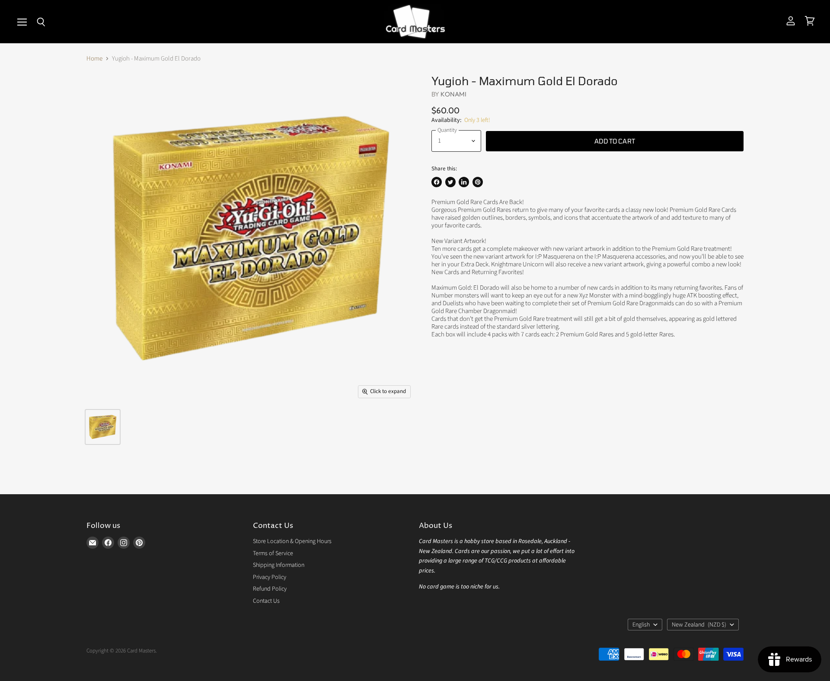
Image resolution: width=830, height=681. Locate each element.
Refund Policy (270, 589)
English (641, 624)
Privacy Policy (269, 577)
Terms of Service (273, 553)
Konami (453, 94)
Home (94, 58)
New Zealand (699, 624)
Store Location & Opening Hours (292, 541)
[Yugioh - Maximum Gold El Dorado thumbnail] (103, 427)
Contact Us (266, 601)
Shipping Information (278, 565)
